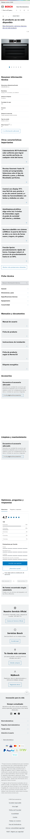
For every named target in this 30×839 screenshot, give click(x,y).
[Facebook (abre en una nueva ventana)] (19, 714)
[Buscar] (20, 10)
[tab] (4, 509)
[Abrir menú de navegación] (28, 10)
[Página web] (7, 6)
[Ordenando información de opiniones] (14, 581)
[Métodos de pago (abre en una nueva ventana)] (7, 746)
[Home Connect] (11, 125)
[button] (15, 49)
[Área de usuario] (16, 10)
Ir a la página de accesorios (12, 395)
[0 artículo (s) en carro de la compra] (24, 10)
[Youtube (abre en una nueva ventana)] (15, 714)
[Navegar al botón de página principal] (3, 16)
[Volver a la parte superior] (27, 693)
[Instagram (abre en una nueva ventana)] (11, 714)
